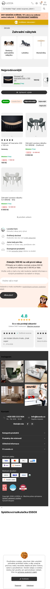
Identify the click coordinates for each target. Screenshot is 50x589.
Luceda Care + (17, 101)
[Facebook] (27, 424)
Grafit (3, 152)
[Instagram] (32, 424)
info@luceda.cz (38, 416)
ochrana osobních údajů (27, 572)
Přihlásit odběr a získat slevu (8, 296)
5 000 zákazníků (30, 238)
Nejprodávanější (30, 101)
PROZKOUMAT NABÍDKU (27, 17)
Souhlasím (25, 579)
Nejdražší (42, 106)
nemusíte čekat (17, 251)
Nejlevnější (42, 101)
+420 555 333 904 (15, 416)
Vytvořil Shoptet (8, 501)
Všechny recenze (33, 326)
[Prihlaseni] (37, 3)
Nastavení (18, 585)
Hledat (44, 8)
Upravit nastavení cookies (11, 498)
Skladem (6, 101)
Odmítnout (30, 585)
